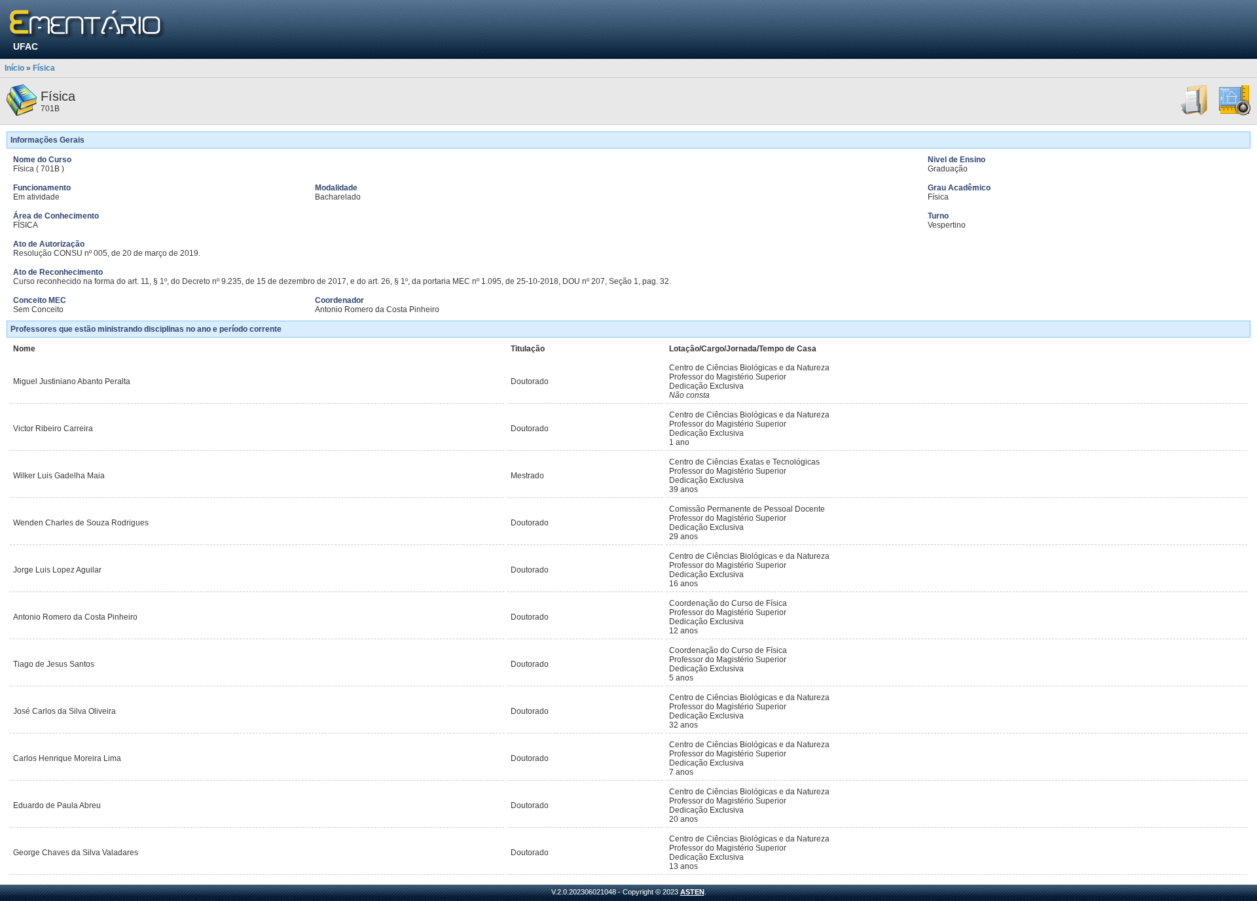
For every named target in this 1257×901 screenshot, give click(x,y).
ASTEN (692, 892)
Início (14, 68)
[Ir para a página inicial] (87, 24)
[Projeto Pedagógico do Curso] (1234, 113)
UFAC (25, 46)
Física (44, 68)
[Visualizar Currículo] (1195, 113)
